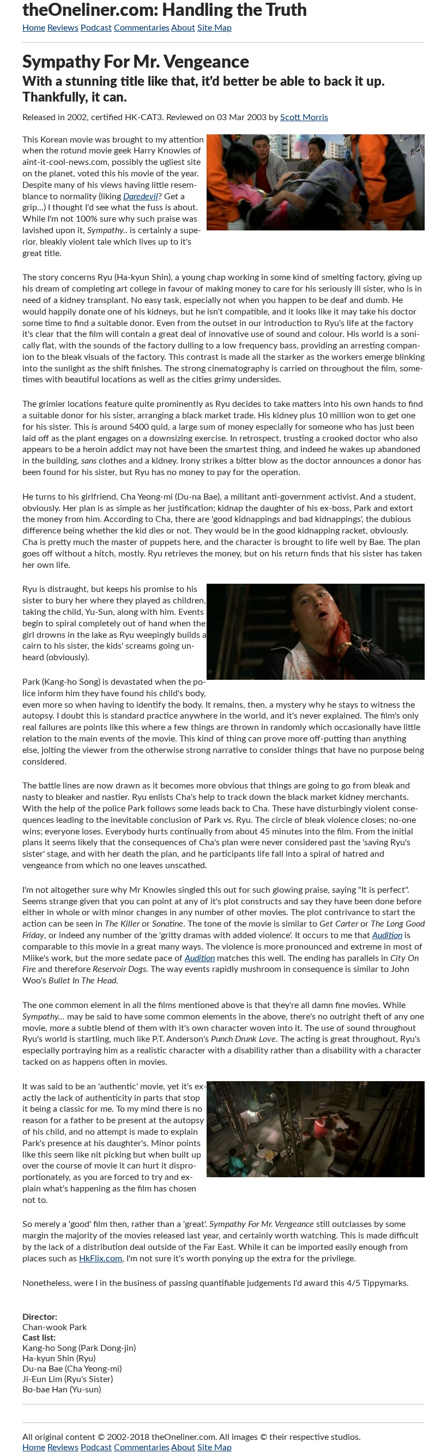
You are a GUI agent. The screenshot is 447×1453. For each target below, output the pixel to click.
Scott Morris (304, 117)
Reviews (62, 27)
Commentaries (142, 27)
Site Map (214, 27)
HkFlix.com (100, 1258)
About (183, 27)
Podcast (96, 27)
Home (33, 27)
